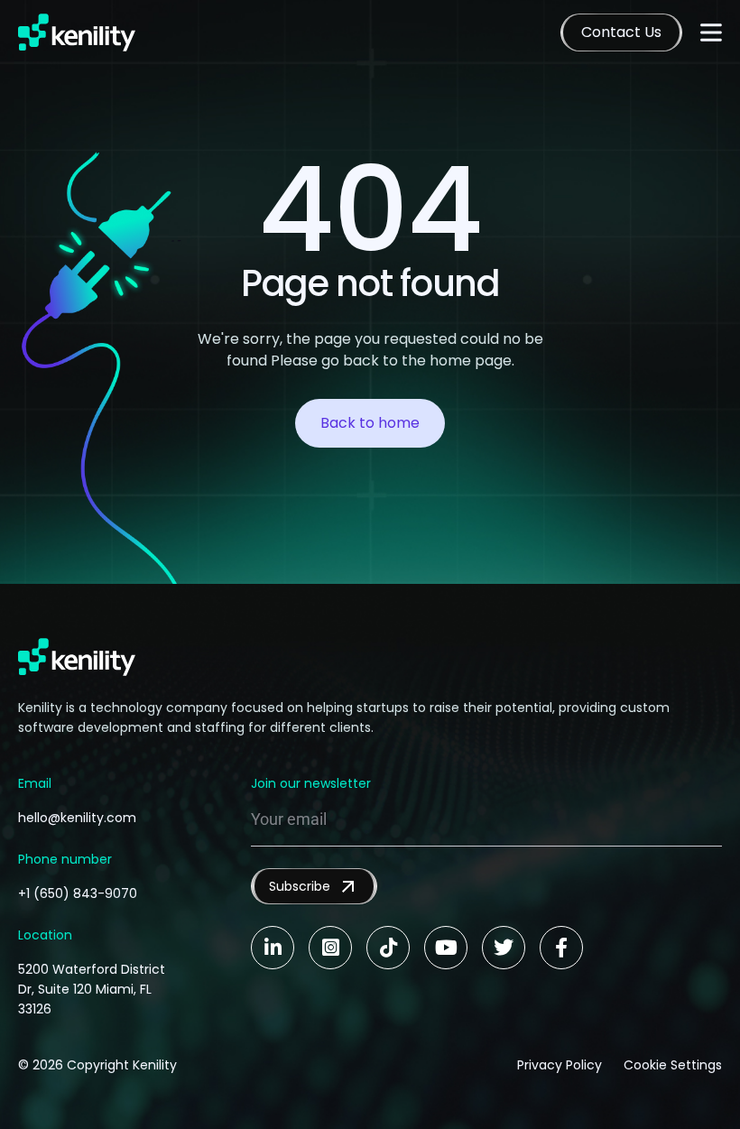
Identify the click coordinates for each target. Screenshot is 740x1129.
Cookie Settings (673, 1065)
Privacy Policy (559, 1065)
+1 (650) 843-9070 (77, 893)
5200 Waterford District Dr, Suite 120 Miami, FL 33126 (91, 989)
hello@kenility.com (77, 818)
